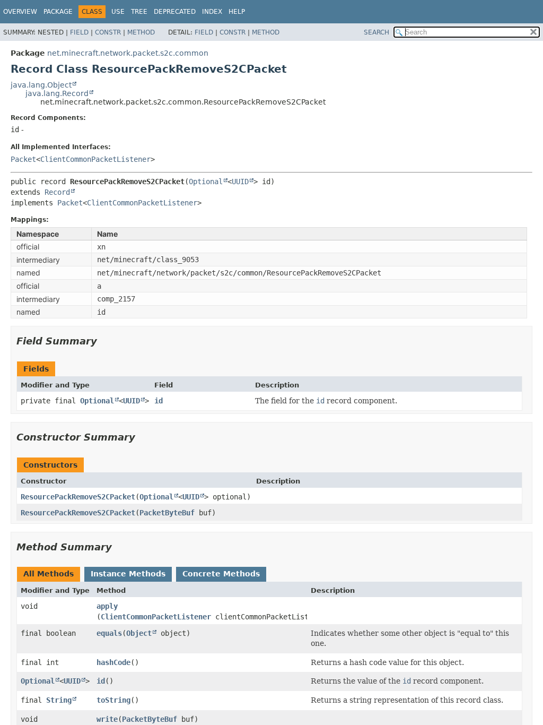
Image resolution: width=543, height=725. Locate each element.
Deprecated (175, 11)
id (158, 400)
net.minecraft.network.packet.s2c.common (127, 53)
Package (58, 11)
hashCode (113, 662)
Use (118, 11)
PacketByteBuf (167, 512)
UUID (240, 181)
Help (237, 11)
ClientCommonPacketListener (95, 159)
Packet (23, 159)
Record (57, 192)
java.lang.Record (57, 93)
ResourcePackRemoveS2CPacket (78, 497)
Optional (206, 181)
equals (109, 633)
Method (141, 32)
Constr (108, 32)
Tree (139, 11)
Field (79, 32)
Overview (20, 11)
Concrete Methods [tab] (221, 573)
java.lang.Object (41, 85)
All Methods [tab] (48, 573)
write (107, 719)
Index (212, 11)
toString (113, 700)
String (59, 700)
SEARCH (376, 32)
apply (107, 606)
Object (139, 633)
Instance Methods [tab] (128, 573)
